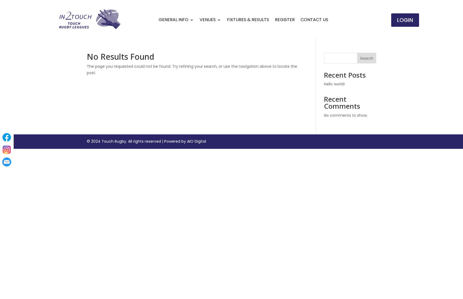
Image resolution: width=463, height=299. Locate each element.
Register (285, 20)
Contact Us (314, 20)
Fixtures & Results (248, 20)
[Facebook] (6, 137)
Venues (208, 20)
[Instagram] (6, 149)
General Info (173, 20)
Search (366, 58)
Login (405, 20)
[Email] (6, 162)
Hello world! (334, 84)
